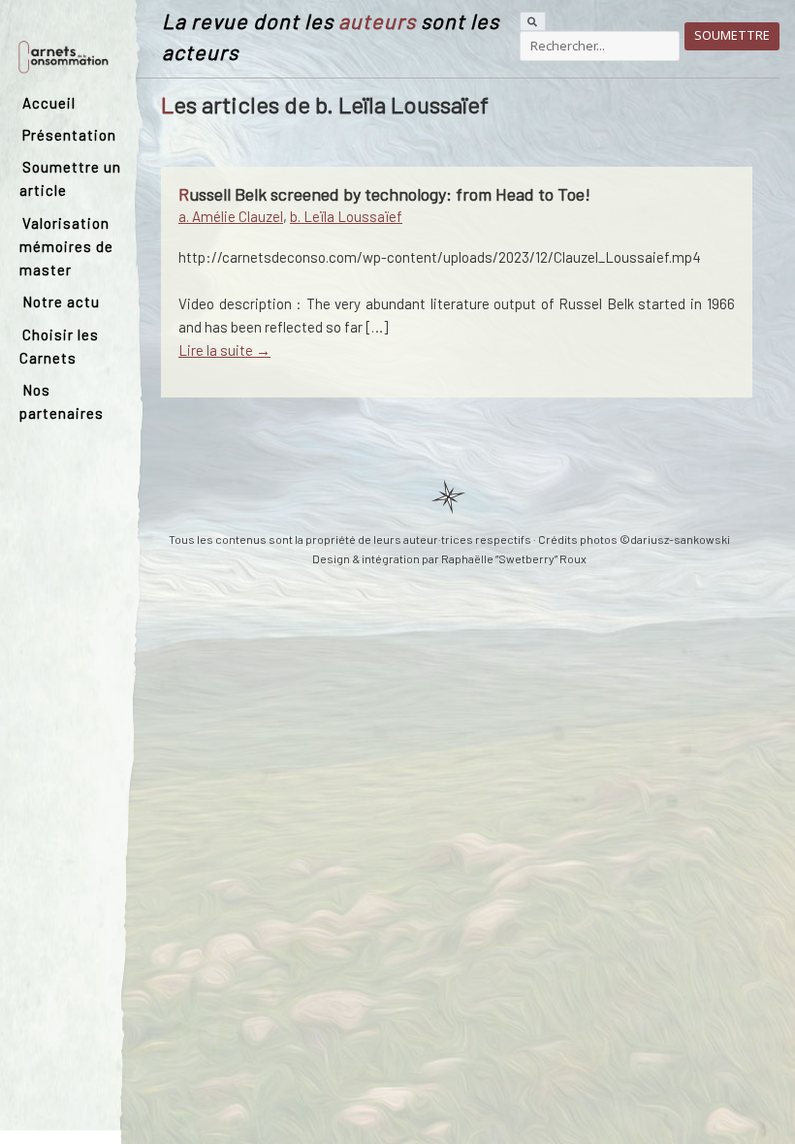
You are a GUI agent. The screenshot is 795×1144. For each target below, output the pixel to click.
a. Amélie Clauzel (230, 216)
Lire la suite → (224, 350)
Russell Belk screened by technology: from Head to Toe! (384, 194)
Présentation (69, 134)
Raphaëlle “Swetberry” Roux (514, 558)
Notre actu (61, 301)
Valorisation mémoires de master (66, 246)
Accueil (49, 102)
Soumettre (732, 35)
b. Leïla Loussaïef (346, 216)
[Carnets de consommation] (63, 55)
